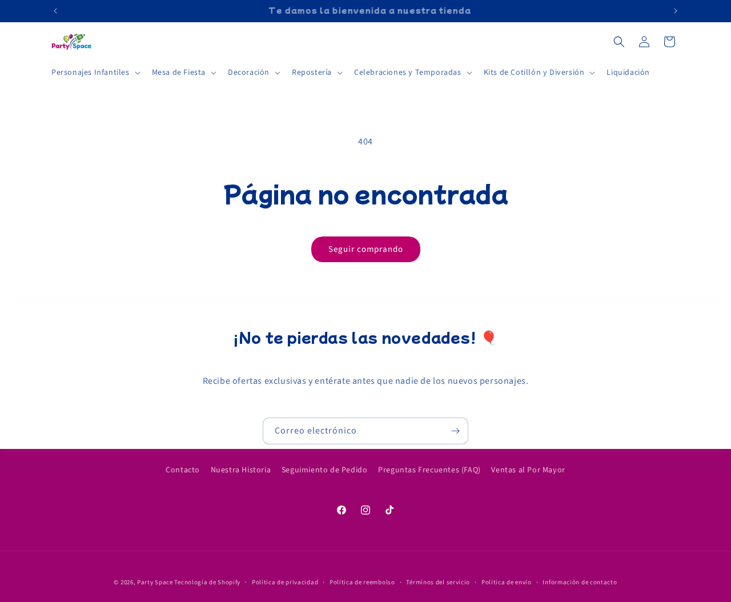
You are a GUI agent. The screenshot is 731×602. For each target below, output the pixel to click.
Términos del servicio (438, 581)
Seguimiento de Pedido (325, 470)
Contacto (183, 470)
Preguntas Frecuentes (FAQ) (429, 470)
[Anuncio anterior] (55, 11)
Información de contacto (580, 581)
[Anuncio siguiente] (675, 11)
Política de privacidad (285, 581)
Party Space (155, 582)
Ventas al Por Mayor (528, 470)
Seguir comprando (365, 249)
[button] (95, 73)
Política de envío (506, 581)
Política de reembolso (362, 581)
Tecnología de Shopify (207, 582)
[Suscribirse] (455, 431)
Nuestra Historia (241, 470)
